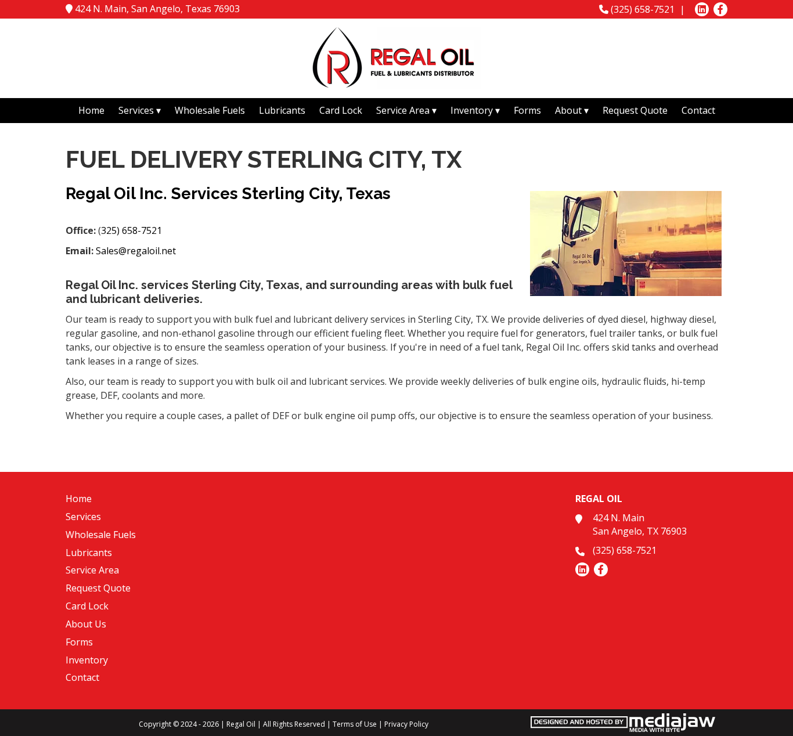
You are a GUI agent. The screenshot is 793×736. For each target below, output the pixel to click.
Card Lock (340, 110)
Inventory (87, 660)
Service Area (92, 570)
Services (83, 516)
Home (91, 110)
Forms (527, 110)
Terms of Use (355, 724)
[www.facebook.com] (720, 9)
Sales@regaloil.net (136, 250)
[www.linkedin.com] (702, 9)
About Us (86, 624)
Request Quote (635, 110)
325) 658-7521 (131, 230)
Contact (698, 110)
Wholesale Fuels (210, 110)
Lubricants (282, 110)
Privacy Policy (406, 724)
